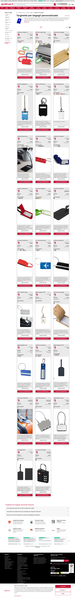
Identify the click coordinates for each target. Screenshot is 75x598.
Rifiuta (63, 593)
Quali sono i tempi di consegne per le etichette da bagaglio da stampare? (23, 514)
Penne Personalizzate (39, 563)
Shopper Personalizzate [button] (63, 8)
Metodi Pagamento (22, 561)
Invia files (7, 567)
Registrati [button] (6, 0)
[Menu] (73, 564)
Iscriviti (66, 560)
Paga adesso (8, 565)
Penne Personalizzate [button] (50, 8)
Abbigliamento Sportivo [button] (25, 8)
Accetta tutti (63, 586)
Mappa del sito (8, 568)
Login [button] (2, 0)
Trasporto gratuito (22, 559)
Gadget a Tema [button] (73, 8)
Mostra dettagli (17, 595)
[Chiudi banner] (73, 585)
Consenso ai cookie (22, 564)
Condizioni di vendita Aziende (22, 566)
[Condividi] (30, 32)
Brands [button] (35, 0)
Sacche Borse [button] (69, 8)
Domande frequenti (22, 557)
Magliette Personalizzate (40, 561)
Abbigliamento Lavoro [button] (18, 8)
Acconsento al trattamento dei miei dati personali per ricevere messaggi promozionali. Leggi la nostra (60, 564)
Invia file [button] (31, 0)
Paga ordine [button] (20, 0)
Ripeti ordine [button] (14, 0)
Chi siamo (19, 556)
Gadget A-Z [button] (2, 8)
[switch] (71, 571)
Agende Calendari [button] (6, 8)
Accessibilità (20, 583)
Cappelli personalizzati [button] (44, 8)
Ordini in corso (8, 564)
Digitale (7, 560)
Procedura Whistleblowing (21, 581)
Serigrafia (7, 556)
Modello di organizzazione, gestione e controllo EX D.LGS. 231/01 (23, 578)
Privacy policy (20, 563)
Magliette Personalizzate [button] (31, 8)
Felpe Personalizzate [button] (38, 8)
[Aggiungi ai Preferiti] (32, 32)
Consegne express (21, 560)
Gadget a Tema (21, 12)
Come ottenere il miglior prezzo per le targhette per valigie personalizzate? (24, 511)
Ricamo (6, 557)
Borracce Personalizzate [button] (57, 8)
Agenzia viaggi (29, 12)
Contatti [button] (9, 0)
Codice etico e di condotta (21, 572)
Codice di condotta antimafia (22, 574)
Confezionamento (9, 561)
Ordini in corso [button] (26, 0)
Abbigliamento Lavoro (39, 557)
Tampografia (8, 559)
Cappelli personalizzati (39, 560)
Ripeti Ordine (8, 563)
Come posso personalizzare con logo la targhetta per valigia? (20, 508)
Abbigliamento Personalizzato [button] (12, 8)
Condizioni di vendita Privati (22, 569)
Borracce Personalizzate (40, 559)
